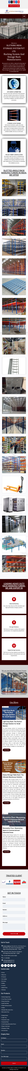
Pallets (3, 1007)
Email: (4, 903)
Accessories (5, 1030)
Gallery (3, 983)
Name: (4, 897)
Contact (4, 985)
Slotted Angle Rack (6, 997)
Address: (5, 916)
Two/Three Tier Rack (6, 999)
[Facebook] (9, 2)
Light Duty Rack (5, 1003)
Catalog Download (13, 5)
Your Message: (5, 1056)
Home (3, 972)
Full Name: (3, 1038)
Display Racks (5, 1015)
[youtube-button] (8, 965)
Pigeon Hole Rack (6, 1026)
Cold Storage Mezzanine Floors (9, 1024)
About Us (4, 974)
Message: (5, 922)
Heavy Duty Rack (5, 1001)
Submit (14, 1063)
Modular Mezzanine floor (7, 1009)
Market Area (4, 987)
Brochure (4, 981)
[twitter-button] (5, 965)
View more (14, 189)
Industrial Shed (5, 1022)
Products (4, 977)
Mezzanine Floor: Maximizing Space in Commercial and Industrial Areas (12, 830)
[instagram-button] (11, 965)
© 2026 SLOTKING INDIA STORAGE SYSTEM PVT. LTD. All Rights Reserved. (14, 1068)
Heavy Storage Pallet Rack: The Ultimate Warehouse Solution (13, 776)
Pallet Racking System (7, 1005)
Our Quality (4, 979)
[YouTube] (19, 2)
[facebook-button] (2, 965)
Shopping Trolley (5, 1028)
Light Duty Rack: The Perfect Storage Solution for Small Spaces (12, 724)
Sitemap (4, 989)
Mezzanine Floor (5, 1012)
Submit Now (13, 933)
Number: (5, 909)
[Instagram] (14, 2)
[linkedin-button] (14, 965)
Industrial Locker (5, 1019)
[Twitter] (12, 2)
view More (6, 750)
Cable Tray (4, 1017)
